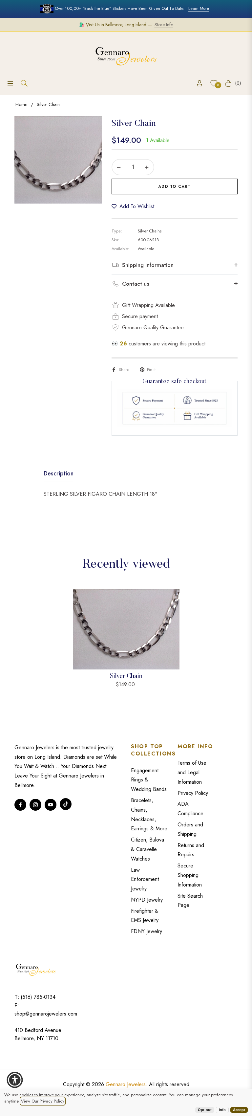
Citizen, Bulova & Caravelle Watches (147, 849)
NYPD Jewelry (147, 900)
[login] (199, 83)
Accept (239, 1110)
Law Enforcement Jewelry (145, 879)
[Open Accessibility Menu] (15, 1080)
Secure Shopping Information (190, 875)
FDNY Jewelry (146, 931)
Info (222, 1110)
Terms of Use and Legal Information (192, 772)
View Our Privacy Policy (42, 1101)
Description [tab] (59, 474)
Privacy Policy (193, 793)
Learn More (198, 8)
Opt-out (205, 1110)
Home (21, 104)
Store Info (164, 24)
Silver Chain (126, 676)
